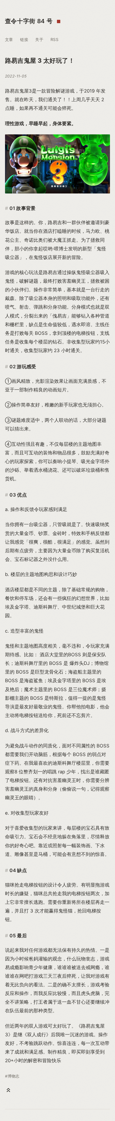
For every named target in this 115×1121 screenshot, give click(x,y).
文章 (9, 39)
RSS (55, 39)
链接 (24, 39)
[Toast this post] (8, 1090)
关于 (39, 39)
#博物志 (12, 1076)
